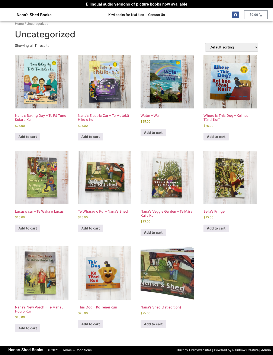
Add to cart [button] (27, 136)
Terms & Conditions (77, 350)
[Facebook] (235, 15)
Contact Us (156, 15)
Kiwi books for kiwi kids (126, 15)
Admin (266, 350)
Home (19, 24)
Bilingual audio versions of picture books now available (136, 4)
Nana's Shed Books (34, 14)
